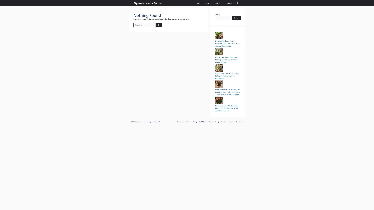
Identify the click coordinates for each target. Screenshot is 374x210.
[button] (238, 3)
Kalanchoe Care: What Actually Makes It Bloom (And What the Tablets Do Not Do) (226, 108)
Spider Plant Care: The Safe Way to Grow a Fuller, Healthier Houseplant (227, 76)
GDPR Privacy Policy (190, 122)
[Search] (159, 25)
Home (199, 3)
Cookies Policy (214, 122)
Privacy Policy (228, 3)
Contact (217, 3)
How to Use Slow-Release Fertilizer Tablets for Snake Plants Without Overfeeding (227, 43)
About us (208, 3)
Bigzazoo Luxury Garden (147, 3)
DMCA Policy (203, 122)
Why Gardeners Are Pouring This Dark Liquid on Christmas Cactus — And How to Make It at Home (227, 92)
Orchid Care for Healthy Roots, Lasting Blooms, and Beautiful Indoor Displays (226, 59)
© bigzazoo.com (139, 122)
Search (217, 14)
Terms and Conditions (236, 122)
